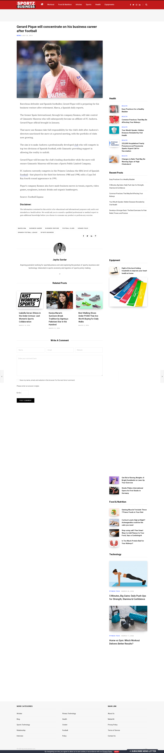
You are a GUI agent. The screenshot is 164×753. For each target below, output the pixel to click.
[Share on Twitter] (8, 116)
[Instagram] (8, 134)
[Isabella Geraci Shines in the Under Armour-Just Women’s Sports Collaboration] (30, 300)
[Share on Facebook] (8, 110)
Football (24, 174)
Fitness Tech (114, 591)
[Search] (145, 5)
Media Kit (111, 719)
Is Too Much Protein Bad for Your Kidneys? (133, 542)
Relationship (21, 730)
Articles (19, 713)
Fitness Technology (69, 713)
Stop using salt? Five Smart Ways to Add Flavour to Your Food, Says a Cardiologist (133, 533)
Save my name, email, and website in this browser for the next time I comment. (47, 380)
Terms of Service (114, 730)
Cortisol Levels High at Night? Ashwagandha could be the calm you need (133, 522)
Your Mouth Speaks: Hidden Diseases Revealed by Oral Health (133, 132)
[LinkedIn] (8, 122)
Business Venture (52, 228)
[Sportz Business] (26, 4)
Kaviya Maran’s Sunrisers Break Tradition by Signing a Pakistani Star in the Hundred (58, 319)
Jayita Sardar (60, 259)
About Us (111, 713)
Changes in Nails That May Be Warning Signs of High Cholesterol (133, 161)
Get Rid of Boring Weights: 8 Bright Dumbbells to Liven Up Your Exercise (133, 480)
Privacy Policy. (108, 751)
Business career (35, 228)
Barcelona (22, 228)
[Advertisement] (82, 15)
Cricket (64, 725)
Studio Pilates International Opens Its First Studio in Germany (132, 490)
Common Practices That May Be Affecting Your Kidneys (134, 121)
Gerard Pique (83, 228)
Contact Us (112, 736)
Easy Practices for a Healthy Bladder (133, 110)
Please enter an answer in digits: (28, 386)
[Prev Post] (2, 376)
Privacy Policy (112, 725)
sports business (47, 232)
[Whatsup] (8, 128)
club (76, 144)
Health (124, 106)
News (19, 35)
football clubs (68, 228)
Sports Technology (23, 725)
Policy (64, 736)
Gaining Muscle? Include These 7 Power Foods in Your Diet (134, 511)
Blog (18, 719)
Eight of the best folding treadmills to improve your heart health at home (134, 270)
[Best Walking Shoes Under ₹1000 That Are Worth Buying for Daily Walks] (89, 300)
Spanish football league (27, 232)
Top (146, 749)
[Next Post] (162, 376)
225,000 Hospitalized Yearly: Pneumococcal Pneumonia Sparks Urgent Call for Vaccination (133, 147)
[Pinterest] (95, 236)
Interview (20, 736)
